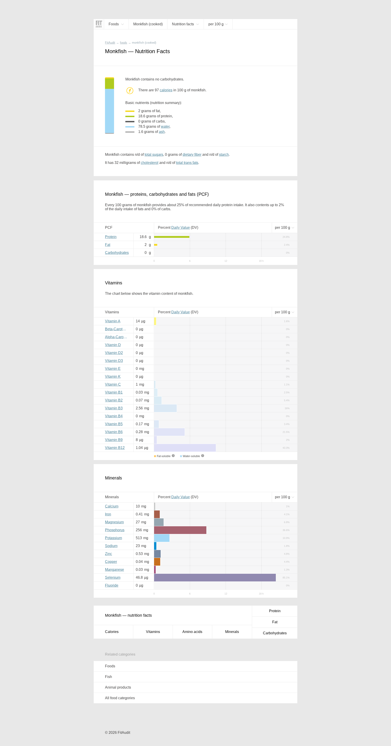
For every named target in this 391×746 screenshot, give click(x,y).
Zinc (108, 554)
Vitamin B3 (114, 408)
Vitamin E (113, 369)
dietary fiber (192, 154)
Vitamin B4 (114, 416)
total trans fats (187, 163)
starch (224, 154)
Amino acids (192, 632)
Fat (107, 245)
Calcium (111, 506)
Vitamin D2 (114, 353)
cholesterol (149, 163)
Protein (111, 237)
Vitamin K (113, 376)
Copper (111, 562)
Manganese (114, 569)
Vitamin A (112, 321)
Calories (112, 632)
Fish (108, 677)
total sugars (154, 154)
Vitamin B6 (114, 432)
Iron (108, 514)
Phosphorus (114, 530)
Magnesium (114, 522)
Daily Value (180, 227)
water (165, 126)
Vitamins (153, 632)
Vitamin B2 (114, 400)
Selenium (112, 577)
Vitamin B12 (115, 448)
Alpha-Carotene (117, 337)
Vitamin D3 (114, 361)
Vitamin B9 (114, 440)
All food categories (120, 698)
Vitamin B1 (114, 392)
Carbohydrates (117, 253)
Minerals (232, 632)
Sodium (111, 546)
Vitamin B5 (114, 424)
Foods (110, 666)
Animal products (118, 687)
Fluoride (111, 585)
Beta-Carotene (117, 329)
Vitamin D (113, 345)
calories (166, 90)
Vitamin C (113, 384)
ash (162, 132)
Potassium (113, 538)
